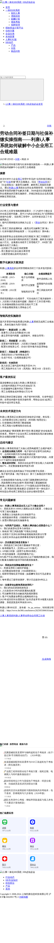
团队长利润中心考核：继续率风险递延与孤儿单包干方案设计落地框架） (28, 801)
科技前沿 (10, 883)
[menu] (1, 0)
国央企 (33, 865)
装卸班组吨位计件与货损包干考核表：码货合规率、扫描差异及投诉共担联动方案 (27, 782)
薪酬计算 (15, 19)
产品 (13, 45)
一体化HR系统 (13, 10)
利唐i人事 (13, 188)
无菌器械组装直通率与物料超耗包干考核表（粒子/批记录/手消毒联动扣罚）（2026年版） (28, 754)
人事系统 (9, 268)
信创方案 (10, 31)
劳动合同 (42, 182)
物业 (32, 846)
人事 (31, 322)
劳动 (37, 222)
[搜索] (22, 90)
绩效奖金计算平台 (14, 28)
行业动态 (10, 877)
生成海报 (46, 659)
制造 (32, 828)
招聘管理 (15, 25)
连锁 (4, 828)
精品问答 (15, 51)
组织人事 (15, 13)
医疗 (4, 865)
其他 (8, 889)
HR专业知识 (12, 880)
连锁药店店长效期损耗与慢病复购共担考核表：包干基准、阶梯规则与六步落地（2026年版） (28, 791)
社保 (8, 182)
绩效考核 (15, 22)
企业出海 (10, 33)
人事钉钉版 (11, 39)
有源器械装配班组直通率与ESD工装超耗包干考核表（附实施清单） (28, 763)
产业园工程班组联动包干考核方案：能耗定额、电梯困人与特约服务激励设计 (28, 773)
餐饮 (4, 846)
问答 (13, 48)
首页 (8, 7)
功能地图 (23, 897)
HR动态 (9, 42)
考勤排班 (15, 16)
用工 (20, 179)
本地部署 (10, 36)
